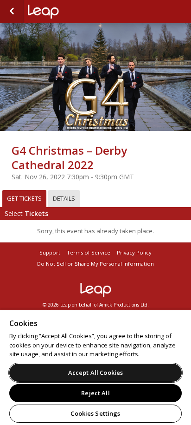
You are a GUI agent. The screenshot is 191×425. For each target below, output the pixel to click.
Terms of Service (88, 252)
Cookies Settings (95, 413)
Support (49, 252)
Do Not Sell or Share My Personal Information (95, 263)
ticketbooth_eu (74, 12)
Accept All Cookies (95, 372)
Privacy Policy (134, 252)
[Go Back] (12, 11)
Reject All (95, 393)
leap (95, 290)
